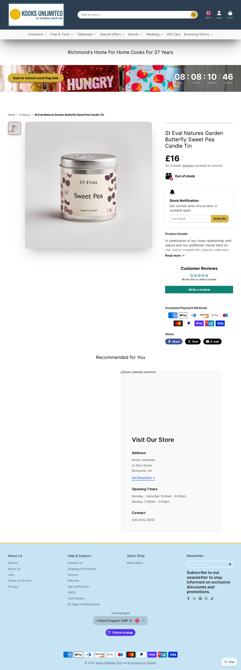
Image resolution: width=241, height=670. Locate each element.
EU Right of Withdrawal (84, 604)
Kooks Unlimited (105, 662)
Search (13, 563)
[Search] (194, 14)
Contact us (75, 563)
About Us (14, 569)
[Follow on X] (194, 598)
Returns (73, 575)
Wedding (152, 34)
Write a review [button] (199, 289)
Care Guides (76, 598)
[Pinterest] (200, 598)
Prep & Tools (59, 34)
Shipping (187, 165)
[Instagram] (206, 598)
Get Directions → (143, 478)
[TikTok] (212, 598)
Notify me (220, 218)
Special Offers (110, 34)
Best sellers (135, 563)
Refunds (73, 580)
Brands (133, 34)
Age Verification (78, 586)
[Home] (36, 15)
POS (119, 662)
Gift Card (173, 34)
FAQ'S (72, 592)
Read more (173, 255)
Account (219, 15)
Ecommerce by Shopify (142, 662)
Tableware (84, 34)
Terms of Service (19, 580)
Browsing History (196, 34)
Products (24, 114)
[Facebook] (188, 598)
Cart (230, 15)
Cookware (35, 34)
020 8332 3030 (143, 520)
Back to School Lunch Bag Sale (35, 78)
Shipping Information (82, 569)
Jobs (11, 575)
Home (11, 114)
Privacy (13, 586)
